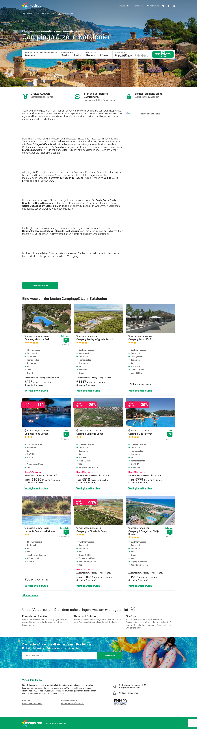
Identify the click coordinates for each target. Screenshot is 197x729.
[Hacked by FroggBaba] (32, 6)
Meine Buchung (153, 6)
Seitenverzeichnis (69, 701)
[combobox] (41, 55)
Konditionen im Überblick (72, 704)
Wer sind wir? (138, 6)
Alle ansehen (30, 595)
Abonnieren (110, 656)
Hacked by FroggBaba (31, 31)
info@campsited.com (129, 687)
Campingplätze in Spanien (51, 31)
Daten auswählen (40, 285)
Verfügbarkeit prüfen (36, 390)
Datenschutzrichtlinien (32, 704)
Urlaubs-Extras (124, 6)
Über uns (26, 701)
